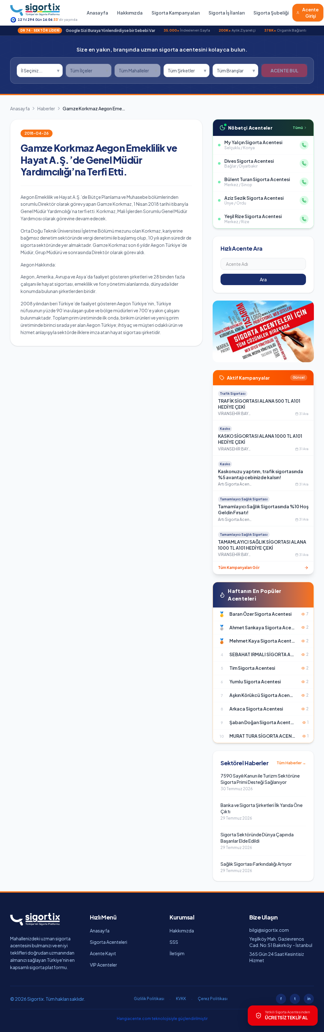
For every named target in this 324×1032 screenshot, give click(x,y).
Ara (263, 279)
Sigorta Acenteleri (108, 942)
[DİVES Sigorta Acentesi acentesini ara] (304, 163)
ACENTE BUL (284, 70)
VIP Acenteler (103, 965)
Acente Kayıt (103, 953)
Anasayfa (97, 12)
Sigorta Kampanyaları (176, 12)
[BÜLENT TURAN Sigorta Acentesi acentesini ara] (304, 182)
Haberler (46, 108)
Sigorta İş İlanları (227, 12)
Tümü (298, 127)
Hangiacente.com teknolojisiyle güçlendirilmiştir (162, 1018)
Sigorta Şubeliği (271, 12)
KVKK (181, 998)
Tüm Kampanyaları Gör (238, 567)
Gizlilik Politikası (149, 998)
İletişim (177, 953)
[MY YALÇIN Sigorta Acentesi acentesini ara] (304, 145)
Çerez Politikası (212, 998)
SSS (174, 942)
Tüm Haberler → (291, 762)
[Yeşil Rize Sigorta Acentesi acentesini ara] (304, 219)
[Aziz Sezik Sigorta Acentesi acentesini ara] (304, 200)
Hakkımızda (130, 12)
